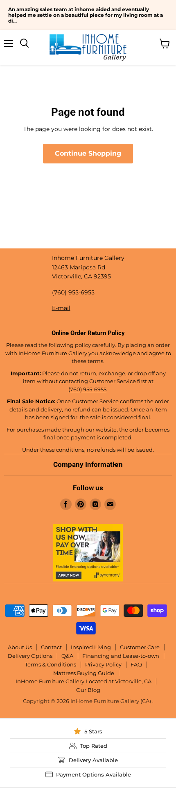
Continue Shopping (88, 153)
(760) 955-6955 (87, 389)
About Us (20, 647)
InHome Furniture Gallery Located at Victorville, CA (83, 681)
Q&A (67, 655)
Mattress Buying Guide (83, 673)
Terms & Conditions (50, 664)
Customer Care (140, 647)
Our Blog (88, 690)
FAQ (136, 664)
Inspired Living (91, 647)
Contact (51, 647)
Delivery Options (30, 655)
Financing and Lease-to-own (120, 655)
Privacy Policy (103, 664)
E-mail (61, 308)
